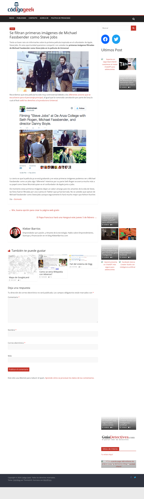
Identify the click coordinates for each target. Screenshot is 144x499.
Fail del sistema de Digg (81, 264)
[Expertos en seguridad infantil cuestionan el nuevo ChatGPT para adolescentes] (109, 59)
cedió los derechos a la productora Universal (38, 100)
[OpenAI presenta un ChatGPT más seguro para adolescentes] (109, 262)
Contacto (33, 18)
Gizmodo (18, 199)
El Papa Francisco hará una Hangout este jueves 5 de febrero (67, 217)
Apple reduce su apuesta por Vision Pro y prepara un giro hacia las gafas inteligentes (110, 250)
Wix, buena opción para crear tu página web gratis (34, 210)
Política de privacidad (60, 18)
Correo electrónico (16, 343)
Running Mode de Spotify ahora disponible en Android (127, 251)
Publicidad (21, 18)
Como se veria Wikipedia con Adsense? (51, 273)
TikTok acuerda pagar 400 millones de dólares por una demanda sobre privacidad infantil (128, 80)
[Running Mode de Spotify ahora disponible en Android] (127, 229)
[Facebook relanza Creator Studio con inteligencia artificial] (127, 262)
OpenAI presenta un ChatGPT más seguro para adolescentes (109, 421)
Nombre (12, 330)
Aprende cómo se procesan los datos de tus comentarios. (69, 378)
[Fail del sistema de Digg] (83, 256)
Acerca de (44, 18)
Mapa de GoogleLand (19, 277)
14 (51, 277)
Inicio (11, 18)
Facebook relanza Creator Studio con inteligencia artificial (128, 421)
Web (10, 356)
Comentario (13, 297)
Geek (12, 29)
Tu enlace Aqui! (107, 454)
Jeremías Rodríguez (110, 464)
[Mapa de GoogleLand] (22, 256)
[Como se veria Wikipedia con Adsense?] (53, 256)
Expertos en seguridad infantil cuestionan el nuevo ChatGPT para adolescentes (110, 217)
